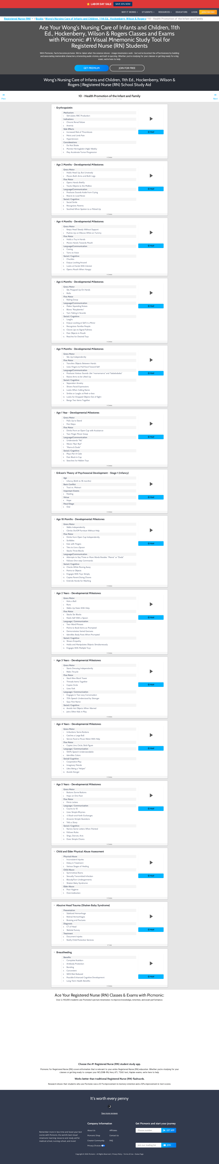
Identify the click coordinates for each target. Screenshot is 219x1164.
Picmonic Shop (93, 1135)
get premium (92, 68)
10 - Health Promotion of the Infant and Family (175, 18)
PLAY (152, 132)
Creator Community (95, 1140)
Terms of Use (128, 1154)
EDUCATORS (181, 12)
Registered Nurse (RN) (17, 18)
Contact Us (114, 1135)
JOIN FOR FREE (127, 68)
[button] (109, 1032)
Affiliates (113, 1130)
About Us (91, 1130)
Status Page (139, 1154)
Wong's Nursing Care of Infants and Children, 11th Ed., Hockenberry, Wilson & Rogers (95, 18)
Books (39, 18)
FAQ (111, 1140)
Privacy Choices (94, 1145)
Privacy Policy (117, 1154)
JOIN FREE (208, 12)
